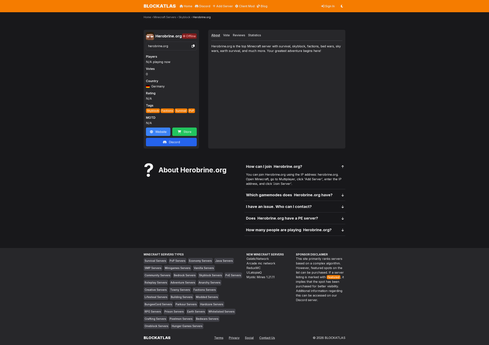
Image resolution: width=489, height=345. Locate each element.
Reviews (239, 35)
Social (249, 338)
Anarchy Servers (209, 282)
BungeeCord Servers (158, 304)
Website (161, 132)
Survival (181, 110)
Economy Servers (200, 260)
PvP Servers (177, 260)
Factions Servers (204, 289)
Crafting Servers (155, 318)
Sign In (329, 6)
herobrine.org (158, 46)
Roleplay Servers (156, 282)
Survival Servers (155, 260)
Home (187, 6)
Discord (204, 6)
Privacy (234, 338)
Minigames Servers (177, 268)
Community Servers (157, 275)
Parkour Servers (186, 304)
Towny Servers (180, 289)
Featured (333, 277)
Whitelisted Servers (221, 311)
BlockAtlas (160, 6)
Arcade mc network (260, 263)
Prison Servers (174, 311)
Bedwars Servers (207, 318)
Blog (263, 6)
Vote (226, 35)
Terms (218, 338)
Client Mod (246, 6)
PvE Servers (233, 275)
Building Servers (182, 297)
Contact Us (267, 338)
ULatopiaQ (254, 272)
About (215, 35)
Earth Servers (196, 311)
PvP (191, 110)
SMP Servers (153, 268)
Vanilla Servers (204, 268)
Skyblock (184, 17)
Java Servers (224, 260)
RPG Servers (153, 311)
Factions (167, 110)
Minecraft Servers (165, 17)
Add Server (224, 6)
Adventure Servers (183, 282)
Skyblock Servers (210, 275)
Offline (191, 36)
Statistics (254, 35)
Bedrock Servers (185, 275)
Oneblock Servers (156, 326)
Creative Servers (156, 289)
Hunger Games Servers (187, 326)
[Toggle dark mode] (341, 6)
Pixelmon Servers (181, 318)
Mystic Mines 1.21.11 (260, 277)
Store (187, 132)
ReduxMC (253, 268)
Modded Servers (207, 297)
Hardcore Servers (211, 304)
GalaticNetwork (257, 259)
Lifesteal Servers (156, 297)
